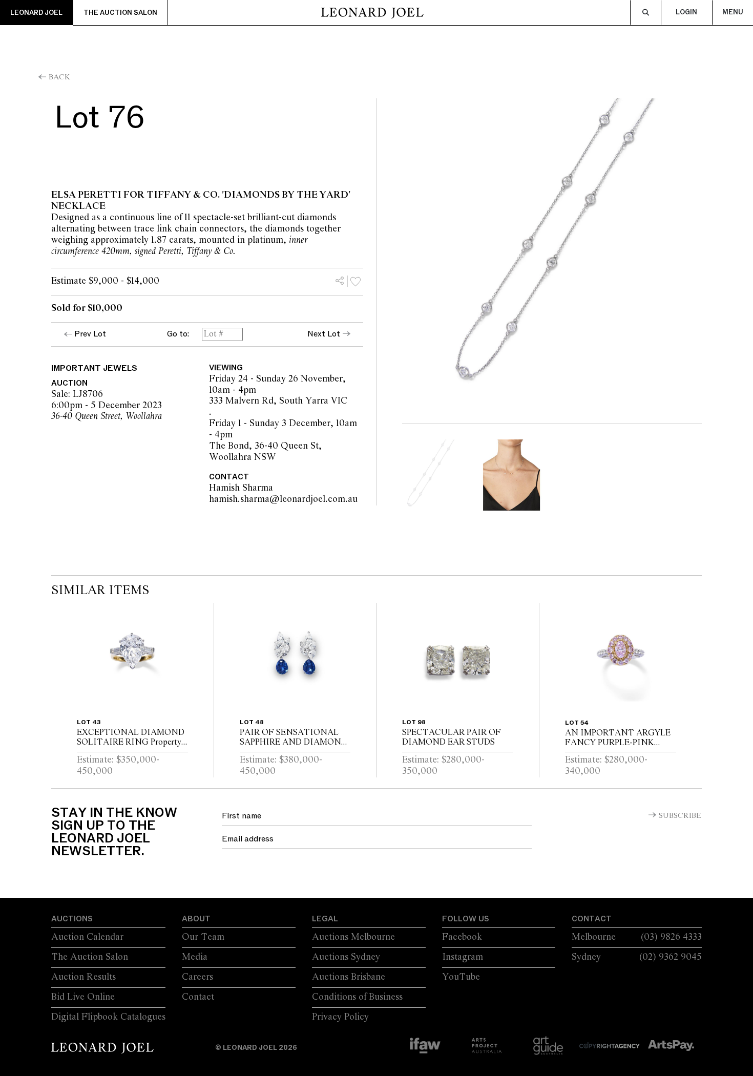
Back (59, 77)
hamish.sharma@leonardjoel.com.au (344, 499)
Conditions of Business (357, 997)
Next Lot (323, 334)
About (196, 919)
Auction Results (83, 977)
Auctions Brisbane (348, 977)
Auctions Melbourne (353, 937)
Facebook (462, 937)
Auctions (72, 919)
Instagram (462, 957)
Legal (325, 919)
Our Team (203, 937)
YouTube (461, 977)
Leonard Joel (36, 12)
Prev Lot (90, 334)
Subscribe (680, 815)
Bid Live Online (83, 997)
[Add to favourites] (355, 281)
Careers (197, 977)
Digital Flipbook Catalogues (108, 1017)
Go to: (178, 334)
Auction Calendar (87, 937)
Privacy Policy (340, 1017)
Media (194, 957)
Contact (198, 997)
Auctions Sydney (346, 957)
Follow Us (465, 919)
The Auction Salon (120, 12)
